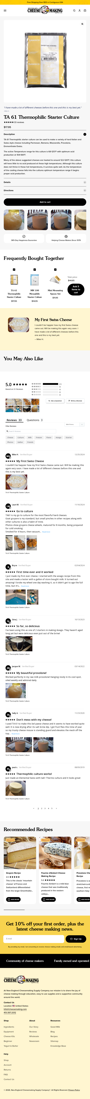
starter (69, 437)
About (32, 1020)
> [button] (56, 808)
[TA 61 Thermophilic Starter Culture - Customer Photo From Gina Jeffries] (27, 409)
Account (7, 1064)
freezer (39, 437)
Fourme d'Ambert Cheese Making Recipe (53, 874)
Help (6, 1054)
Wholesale (34, 1036)
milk (30, 437)
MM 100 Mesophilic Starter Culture (35, 293)
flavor (48, 437)
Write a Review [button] (76, 401)
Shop (6, 1020)
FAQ (6, 1074)
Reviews (33, 1031)
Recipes (54, 1036)
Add (76, 289)
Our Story (33, 1026)
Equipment (9, 1031)
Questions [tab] (33, 420)
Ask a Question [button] (56, 401)
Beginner (8, 1041)
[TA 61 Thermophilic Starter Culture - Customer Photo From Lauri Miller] (18, 402)
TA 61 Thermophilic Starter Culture (14, 293)
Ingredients (9, 1026)
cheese (10, 437)
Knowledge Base (58, 1045)
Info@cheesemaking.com (15, 1009)
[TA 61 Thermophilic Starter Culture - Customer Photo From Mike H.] (10, 402)
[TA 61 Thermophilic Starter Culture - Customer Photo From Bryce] (10, 409)
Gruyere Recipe (13, 872)
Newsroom (34, 1041)
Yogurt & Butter (11, 1045)
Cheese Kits (9, 1036)
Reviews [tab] (12, 420)
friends (30, 442)
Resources (55, 1020)
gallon (20, 442)
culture (21, 437)
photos (10, 442)
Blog (53, 1031)
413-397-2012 (10, 1012)
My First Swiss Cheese (53, 319)
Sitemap (54, 1041)
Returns (7, 1069)
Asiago (58, 437)
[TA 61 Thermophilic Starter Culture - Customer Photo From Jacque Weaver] (35, 409)
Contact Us (9, 1079)
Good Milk (55, 1026)
